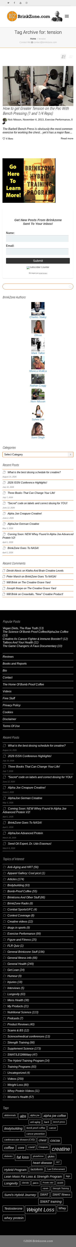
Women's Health (17, 1096)
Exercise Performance (57, 119)
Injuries (12, 982)
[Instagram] (26, 3)
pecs (36, 1183)
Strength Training (18, 1042)
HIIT (58, 1162)
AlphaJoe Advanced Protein (25, 833)
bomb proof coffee (36, 1128)
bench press (59, 1122)
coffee (9, 1148)
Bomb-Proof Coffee (19, 891)
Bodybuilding (15, 885)
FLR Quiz (13, 945)
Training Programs (19, 1066)
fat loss (23, 1157)
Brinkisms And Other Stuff (23, 897)
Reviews (8, 656)
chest (42, 1140)
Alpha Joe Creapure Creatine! (25, 513)
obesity (25, 1183)
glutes (51, 1156)
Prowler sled (48, 1183)
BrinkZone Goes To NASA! (23, 548)
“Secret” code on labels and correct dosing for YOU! (37, 503)
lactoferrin (37, 1169)
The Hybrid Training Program (25, 1060)
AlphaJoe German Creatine (23, 523)
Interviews (13, 988)
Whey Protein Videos (20, 1090)
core (21, 1148)
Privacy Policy (12, 705)
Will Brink (12, 582)
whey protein (14, 1218)
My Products (15, 1006)
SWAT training (51, 1201)
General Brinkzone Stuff (22, 951)
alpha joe (34, 1115)
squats (45, 1188)
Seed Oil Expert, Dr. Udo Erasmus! (29, 843)
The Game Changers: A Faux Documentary (30, 646)
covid (31, 1147)
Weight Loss (15, 1084)
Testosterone (13, 1208)
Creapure (43, 1147)
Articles (12, 879)
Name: (10, 232)
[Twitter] (8, 3)
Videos (7, 691)
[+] (38, 86)
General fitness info (19, 957)
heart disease (42, 1163)
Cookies (8, 712)
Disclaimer (9, 719)
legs (68, 1176)
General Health (17, 963)
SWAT (44, 1194)
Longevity (13, 994)
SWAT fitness (61, 1194)
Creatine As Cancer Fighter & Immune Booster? (32, 638)
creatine (61, 1149)
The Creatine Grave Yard (36, 582)
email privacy (43, 273)
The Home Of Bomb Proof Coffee (23, 684)
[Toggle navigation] (67, 16)
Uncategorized (16, 1072)
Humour (12, 975)
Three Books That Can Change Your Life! (31, 493)
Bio (5, 670)
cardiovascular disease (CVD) (19, 1139)
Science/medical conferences (25, 1036)
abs (23, 1116)
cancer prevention (36, 1133)
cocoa (55, 1140)
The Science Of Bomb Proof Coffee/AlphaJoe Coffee (35, 631)
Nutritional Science (19, 1012)
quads (60, 1183)
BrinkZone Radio (18, 903)
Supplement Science (20, 1048)
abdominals (10, 1115)
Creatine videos (17, 921)
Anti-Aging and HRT (20, 867)
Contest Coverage (18, 915)
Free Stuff (9, 698)
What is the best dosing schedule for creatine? (34, 472)
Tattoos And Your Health (18, 642)
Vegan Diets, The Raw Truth (20, 628)
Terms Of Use (11, 726)
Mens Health (15, 1000)
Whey (62, 1208)
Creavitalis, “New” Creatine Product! (42, 594)
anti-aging (35, 1122)
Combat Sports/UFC (20, 909)
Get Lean (13, 969)
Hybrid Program (15, 1170)
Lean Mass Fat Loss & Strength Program (33, 1176)
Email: (10, 245)
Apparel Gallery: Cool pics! (24, 873)
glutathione (38, 1156)
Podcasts (13, 1018)
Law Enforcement (56, 1169)
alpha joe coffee (54, 1115)
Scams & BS (15, 1030)
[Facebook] (14, 3)
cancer (52, 1128)
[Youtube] (20, 3)
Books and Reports (15, 663)
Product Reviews (18, 1024)
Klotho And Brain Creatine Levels (45, 570)
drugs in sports (16, 927)
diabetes (8, 1156)
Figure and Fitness (19, 939)
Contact (7, 677)
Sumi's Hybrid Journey (20, 1195)
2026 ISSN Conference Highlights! (27, 482)
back (46, 1122)
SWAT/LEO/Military (19, 1054)
